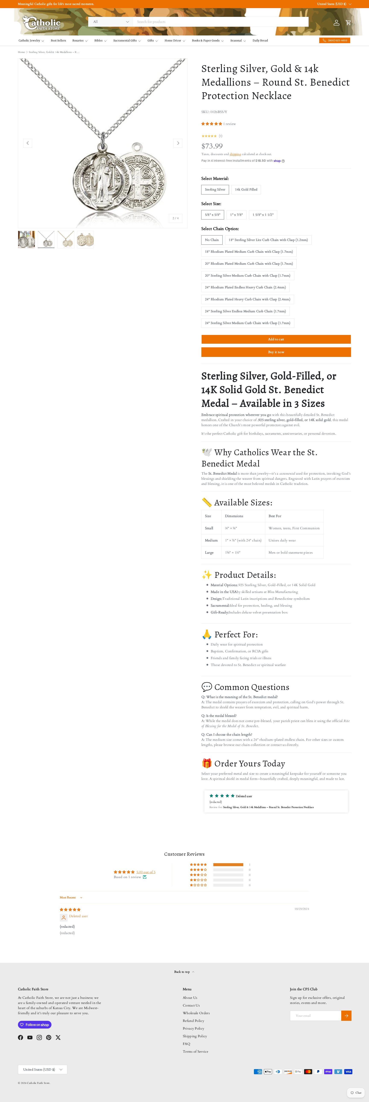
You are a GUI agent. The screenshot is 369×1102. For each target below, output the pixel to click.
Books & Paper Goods (206, 40)
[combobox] (198, 22)
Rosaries (77, 40)
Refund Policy (193, 1020)
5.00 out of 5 (145, 872)
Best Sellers (58, 40)
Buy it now (276, 352)
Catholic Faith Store (38, 1083)
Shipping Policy (195, 1036)
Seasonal (236, 40)
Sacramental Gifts (125, 40)
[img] (70, 909)
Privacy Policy (193, 1028)
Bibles (98, 40)
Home (21, 52)
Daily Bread (260, 40)
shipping (235, 154)
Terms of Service (195, 1051)
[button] (212, 124)
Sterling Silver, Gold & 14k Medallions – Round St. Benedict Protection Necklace (54, 52)
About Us (190, 997)
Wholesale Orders (196, 1013)
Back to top (182, 972)
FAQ (186, 1044)
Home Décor (173, 40)
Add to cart (276, 339)
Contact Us (191, 1005)
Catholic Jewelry (29, 40)
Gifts (151, 40)
